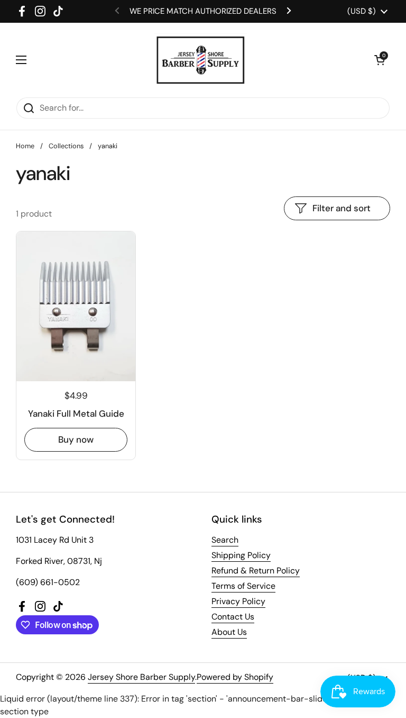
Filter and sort (341, 208)
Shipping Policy (241, 555)
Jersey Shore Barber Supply (141, 677)
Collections (66, 145)
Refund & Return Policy (255, 570)
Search (224, 539)
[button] (379, 59)
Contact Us (232, 616)
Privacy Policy (238, 601)
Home (25, 145)
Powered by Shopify (235, 677)
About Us (229, 632)
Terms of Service (243, 585)
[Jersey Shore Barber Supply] (200, 59)
